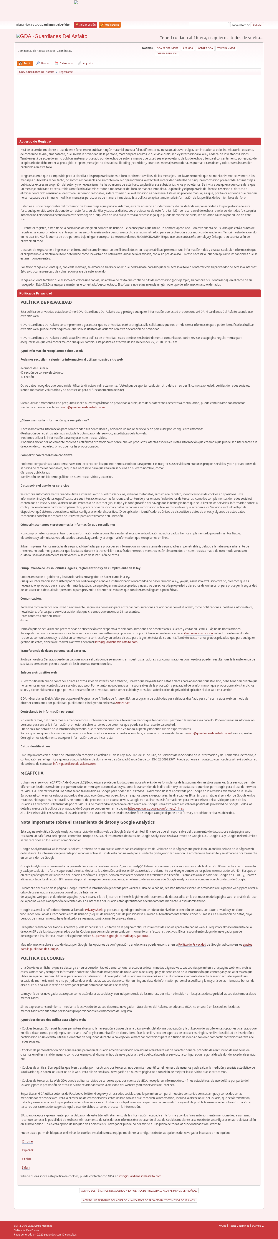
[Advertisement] (139, 107)
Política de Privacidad (192, 944)
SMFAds (18, 1230)
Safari (26, 1167)
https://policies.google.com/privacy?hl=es (156, 808)
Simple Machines (43, 1225)
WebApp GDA (205, 48)
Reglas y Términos (239, 1225)
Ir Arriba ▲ (258, 1225)
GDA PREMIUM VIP (167, 48)
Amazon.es (122, 703)
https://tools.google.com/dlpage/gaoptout (120, 936)
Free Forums (32, 1230)
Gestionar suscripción (198, 633)
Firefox (26, 1159)
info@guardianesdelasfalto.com (83, 407)
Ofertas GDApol (167, 53)
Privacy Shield (94, 910)
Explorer (27, 1150)
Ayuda (222, 1225)
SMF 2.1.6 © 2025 (23, 1225)
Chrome (27, 1141)
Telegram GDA (226, 48)
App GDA (188, 48)
